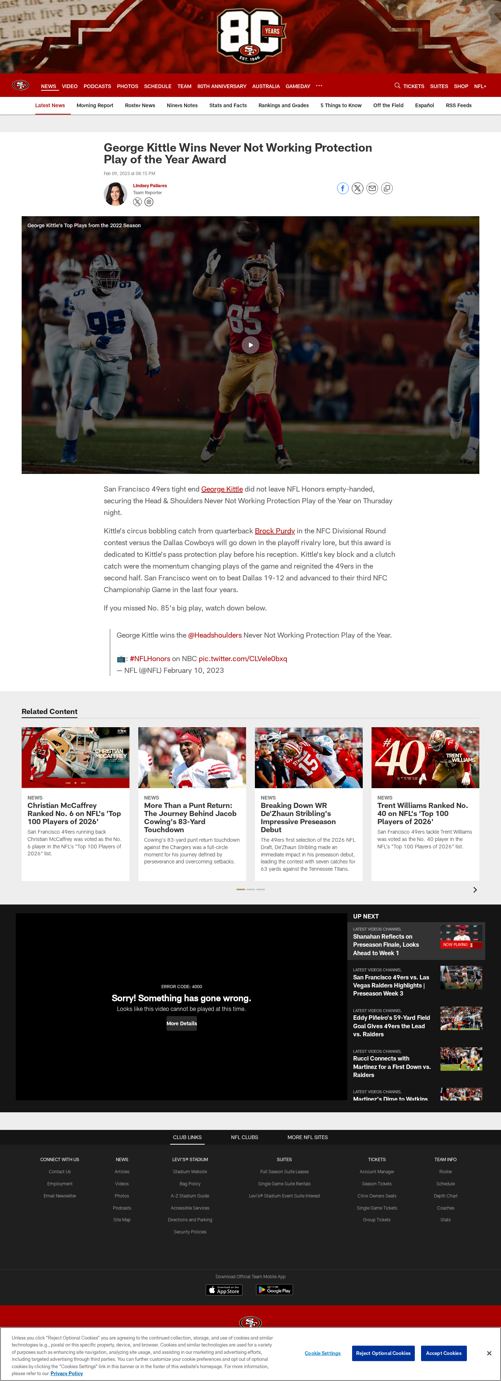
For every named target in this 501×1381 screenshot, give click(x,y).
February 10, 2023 (194, 670)
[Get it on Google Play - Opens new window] (274, 1293)
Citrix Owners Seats (377, 1195)
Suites (284, 1159)
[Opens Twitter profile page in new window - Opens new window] (137, 201)
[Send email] (372, 192)
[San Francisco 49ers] (250, 1324)
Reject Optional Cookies (383, 1353)
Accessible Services (190, 1207)
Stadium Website (190, 1171)
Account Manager (377, 1171)
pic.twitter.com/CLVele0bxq (243, 658)
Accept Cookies (444, 1353)
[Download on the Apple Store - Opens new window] (224, 1290)
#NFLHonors (150, 658)
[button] (250, 345)
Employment (60, 1183)
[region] (250, 1354)
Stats (445, 1219)
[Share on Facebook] (343, 192)
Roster (445, 1171)
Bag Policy (190, 1183)
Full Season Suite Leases (284, 1171)
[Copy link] (387, 188)
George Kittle (222, 488)
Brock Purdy (275, 530)
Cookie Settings (323, 1353)
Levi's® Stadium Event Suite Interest (284, 1195)
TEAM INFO (446, 1159)
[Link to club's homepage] (20, 85)
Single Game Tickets (377, 1207)
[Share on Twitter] (357, 192)
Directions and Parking (190, 1219)
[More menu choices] (319, 85)
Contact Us (60, 1171)
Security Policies (190, 1231)
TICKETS (377, 1159)
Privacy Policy (67, 1373)
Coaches (445, 1207)
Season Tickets (377, 1183)
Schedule (445, 1183)
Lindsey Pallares (150, 185)
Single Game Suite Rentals (284, 1183)
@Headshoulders (215, 634)
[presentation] (476, 891)
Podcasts (122, 1207)
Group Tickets (377, 1219)
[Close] (489, 1353)
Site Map (122, 1219)
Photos (122, 1195)
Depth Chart (446, 1195)
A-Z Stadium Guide (190, 1195)
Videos (122, 1183)
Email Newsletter (60, 1195)
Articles (122, 1171)
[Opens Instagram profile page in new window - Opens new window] (149, 201)
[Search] (398, 85)
